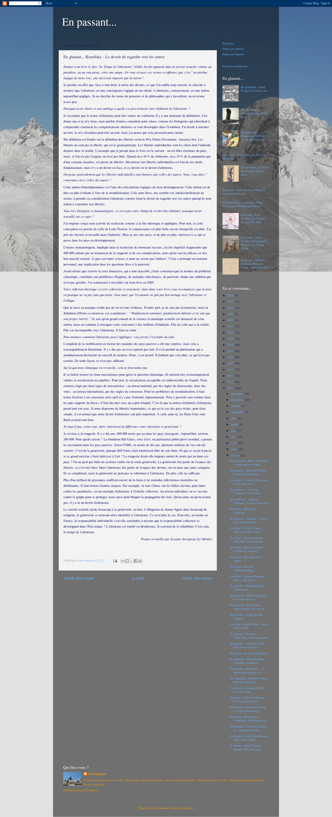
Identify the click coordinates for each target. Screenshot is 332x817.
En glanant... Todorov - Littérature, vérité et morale (249, 636)
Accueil (137, 578)
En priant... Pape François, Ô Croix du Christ (244, 156)
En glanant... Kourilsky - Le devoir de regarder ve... (247, 670)
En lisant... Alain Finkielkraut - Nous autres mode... (249, 738)
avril (234, 443)
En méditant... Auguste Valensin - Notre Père (245, 491)
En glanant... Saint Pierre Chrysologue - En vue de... (248, 607)
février (235, 455)
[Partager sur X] (131, 561)
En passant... (89, 21)
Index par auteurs (233, 49)
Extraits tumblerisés (234, 66)
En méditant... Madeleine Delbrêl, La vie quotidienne (253, 135)
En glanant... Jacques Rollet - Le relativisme (248, 689)
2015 (230, 363)
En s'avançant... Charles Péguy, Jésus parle (254, 113)
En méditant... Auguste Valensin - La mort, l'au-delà (249, 501)
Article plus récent (78, 578)
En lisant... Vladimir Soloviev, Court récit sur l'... (249, 482)
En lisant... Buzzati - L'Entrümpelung (242, 568)
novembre (237, 400)
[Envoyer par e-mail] (123, 561)
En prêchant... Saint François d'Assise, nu (254, 89)
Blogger (188, 808)
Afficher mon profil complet (80, 790)
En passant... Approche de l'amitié (246, 616)
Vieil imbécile (97, 774)
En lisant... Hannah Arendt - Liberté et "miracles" (247, 549)
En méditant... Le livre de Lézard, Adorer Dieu (255, 171)
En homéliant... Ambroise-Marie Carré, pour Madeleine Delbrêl (242, 204)
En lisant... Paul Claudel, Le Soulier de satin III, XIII (253, 218)
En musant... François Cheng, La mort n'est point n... (248, 709)
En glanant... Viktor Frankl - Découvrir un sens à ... (247, 645)
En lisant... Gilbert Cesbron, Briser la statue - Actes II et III (254, 263)
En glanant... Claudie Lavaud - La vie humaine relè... (249, 728)
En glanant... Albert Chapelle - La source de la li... (249, 597)
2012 (230, 382)
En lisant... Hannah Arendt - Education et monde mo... (247, 539)
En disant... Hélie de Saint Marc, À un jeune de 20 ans (243, 192)
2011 (230, 388)
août (234, 418)
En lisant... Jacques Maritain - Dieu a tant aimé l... (248, 578)
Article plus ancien (196, 578)
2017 (230, 351)
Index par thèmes (233, 54)
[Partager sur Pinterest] (140, 561)
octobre (236, 406)
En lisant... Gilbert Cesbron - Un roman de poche (248, 699)
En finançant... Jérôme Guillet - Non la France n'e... (249, 680)
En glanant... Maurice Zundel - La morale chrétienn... (249, 472)
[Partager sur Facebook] (135, 561)
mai (233, 437)
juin (234, 430)
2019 (230, 339)
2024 (230, 308)
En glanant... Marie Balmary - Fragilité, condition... (248, 661)
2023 (230, 314)
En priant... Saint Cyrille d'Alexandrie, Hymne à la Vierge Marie (254, 243)
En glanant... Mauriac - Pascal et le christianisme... (248, 520)
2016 (230, 357)
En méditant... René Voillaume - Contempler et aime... (249, 462)
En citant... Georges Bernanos (248, 653)
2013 (230, 376)
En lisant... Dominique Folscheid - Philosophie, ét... (249, 718)
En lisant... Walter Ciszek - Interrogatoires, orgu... (246, 530)
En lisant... (228, 43)
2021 (230, 326)
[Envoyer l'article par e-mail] (115, 560)
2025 (230, 301)
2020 (230, 332)
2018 (230, 345)
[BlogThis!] (127, 561)
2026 (230, 295)
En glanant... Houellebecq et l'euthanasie (247, 587)
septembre (238, 412)
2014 (230, 370)
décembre (237, 394)
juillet (235, 424)
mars (234, 449)
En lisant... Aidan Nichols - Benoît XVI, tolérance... (247, 747)
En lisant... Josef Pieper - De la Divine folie (249, 626)
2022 (230, 320)
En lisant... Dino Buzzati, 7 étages (246, 559)
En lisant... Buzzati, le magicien (243, 510)
